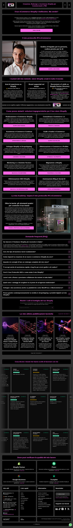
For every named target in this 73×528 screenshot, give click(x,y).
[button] (69, 5)
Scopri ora (22, 470)
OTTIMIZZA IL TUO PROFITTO (54, 156)
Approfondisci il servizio (19, 140)
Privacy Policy (66, 497)
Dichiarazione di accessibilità (44, 504)
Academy (23, 496)
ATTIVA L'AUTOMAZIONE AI (54, 189)
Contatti (22, 508)
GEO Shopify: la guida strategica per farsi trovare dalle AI (63, 339)
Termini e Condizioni (42, 493)
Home (22, 493)
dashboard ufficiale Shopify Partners (48, 18)
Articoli (22, 507)
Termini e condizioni (59, 497)
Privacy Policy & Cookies (43, 494)
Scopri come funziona (19, 125)
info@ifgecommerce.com (8, 514)
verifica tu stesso (24, 245)
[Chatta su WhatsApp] (70, 524)
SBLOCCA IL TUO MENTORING (19, 173)
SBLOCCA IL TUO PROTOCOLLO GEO (19, 189)
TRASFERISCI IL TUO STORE (54, 173)
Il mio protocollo (24, 500)
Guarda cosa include (54, 140)
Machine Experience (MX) (43, 506)
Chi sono (22, 501)
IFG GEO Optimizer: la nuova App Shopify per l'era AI (45, 339)
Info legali (40, 501)
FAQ (22, 505)
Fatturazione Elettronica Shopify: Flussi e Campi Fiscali (10, 339)
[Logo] (10, 5)
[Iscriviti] (68, 494)
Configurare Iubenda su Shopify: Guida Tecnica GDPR (27, 339)
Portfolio (22, 503)
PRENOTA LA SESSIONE (54, 125)
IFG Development (24, 498)
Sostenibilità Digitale (42, 503)
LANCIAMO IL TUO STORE (19, 156)
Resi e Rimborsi (41, 496)
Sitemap (40, 508)
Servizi (22, 494)
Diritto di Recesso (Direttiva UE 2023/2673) (44, 499)
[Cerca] (52, 307)
